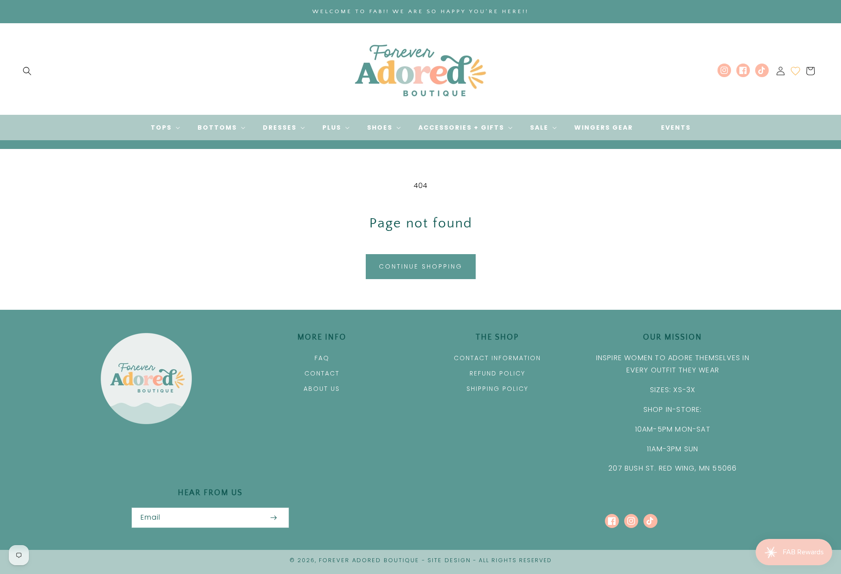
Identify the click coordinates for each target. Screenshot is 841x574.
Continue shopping (421, 266)
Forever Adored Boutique (369, 560)
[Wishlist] (795, 71)
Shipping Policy (497, 388)
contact (321, 373)
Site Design (449, 560)
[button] (27, 71)
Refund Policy (497, 373)
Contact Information (497, 358)
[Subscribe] (273, 517)
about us (322, 388)
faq (321, 358)
